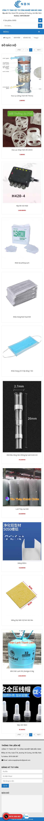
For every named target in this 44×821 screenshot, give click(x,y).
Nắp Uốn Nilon (22, 725)
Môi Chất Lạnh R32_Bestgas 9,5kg (22, 671)
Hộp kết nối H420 (22, 206)
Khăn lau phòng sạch (22, 263)
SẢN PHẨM (17, 38)
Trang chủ (7, 38)
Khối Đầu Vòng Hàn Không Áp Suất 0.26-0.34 (22, 455)
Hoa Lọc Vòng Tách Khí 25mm (22, 150)
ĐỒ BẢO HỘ (27, 38)
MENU (6, 31)
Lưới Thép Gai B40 (22, 509)
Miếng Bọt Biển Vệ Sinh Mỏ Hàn (22, 620)
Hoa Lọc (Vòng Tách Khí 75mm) (22, 96)
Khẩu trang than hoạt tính (22, 317)
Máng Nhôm (22, 563)
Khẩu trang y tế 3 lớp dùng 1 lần (22, 371)
